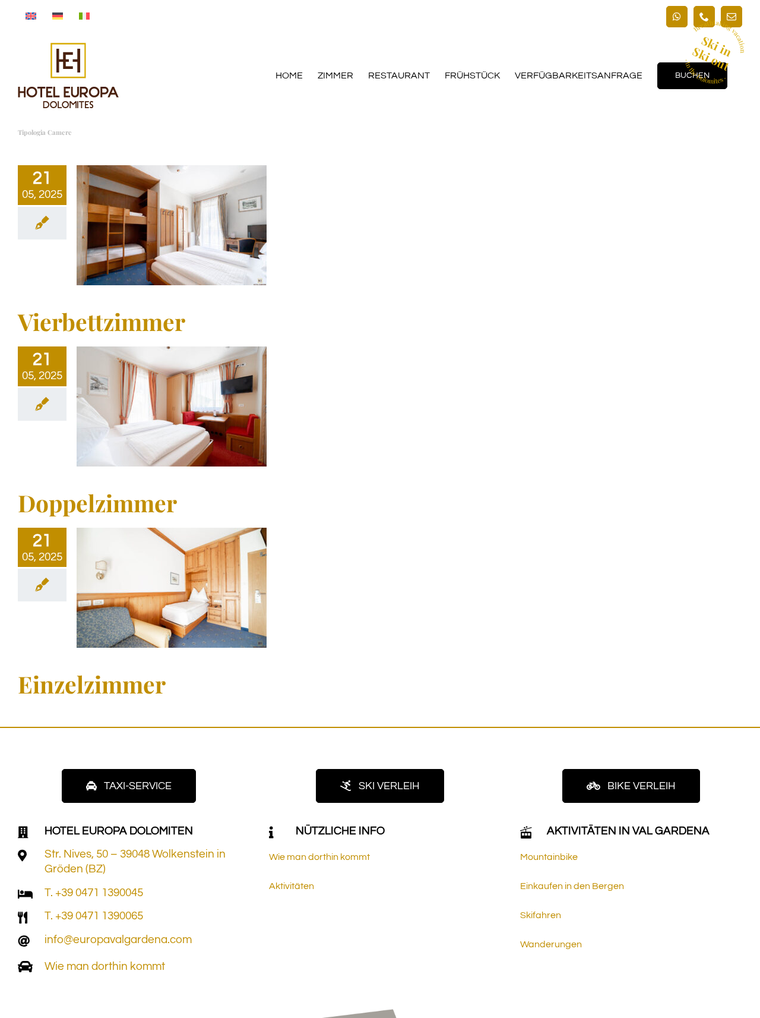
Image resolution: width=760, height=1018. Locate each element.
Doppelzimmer (97, 502)
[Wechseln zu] (31, 17)
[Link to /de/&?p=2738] (22, 856)
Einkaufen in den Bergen (572, 886)
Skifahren (540, 915)
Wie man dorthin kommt (105, 966)
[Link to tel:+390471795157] (25, 894)
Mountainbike (549, 857)
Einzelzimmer (92, 684)
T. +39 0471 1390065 (94, 916)
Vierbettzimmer (101, 321)
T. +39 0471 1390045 (94, 893)
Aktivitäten (291, 886)
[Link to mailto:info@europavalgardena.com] (24, 941)
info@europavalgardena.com (118, 939)
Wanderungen (551, 944)
